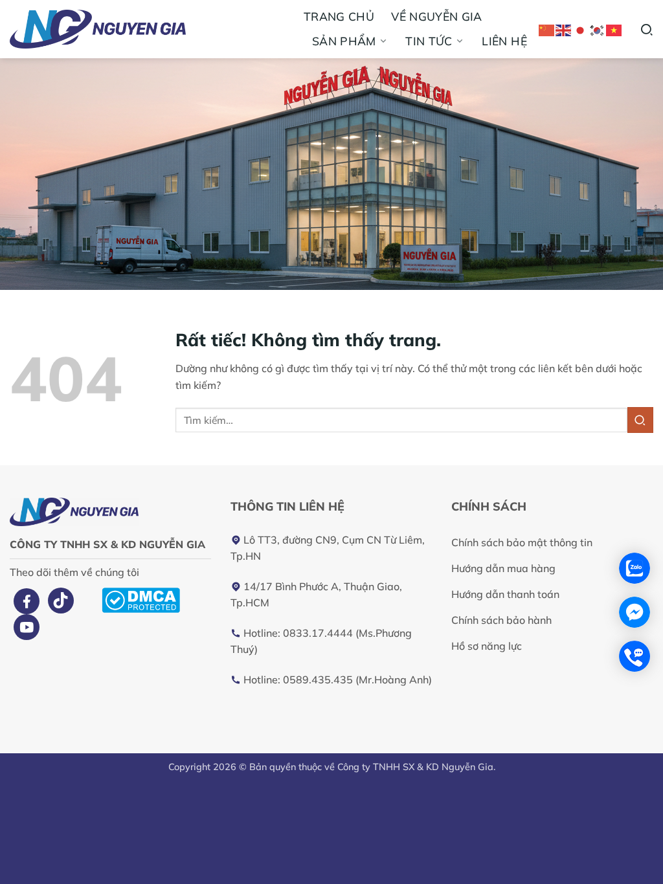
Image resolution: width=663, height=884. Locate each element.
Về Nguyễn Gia (436, 16)
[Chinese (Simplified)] (547, 28)
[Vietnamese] (614, 28)
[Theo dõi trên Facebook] (26, 601)
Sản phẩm (344, 41)
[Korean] (597, 28)
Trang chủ (339, 16)
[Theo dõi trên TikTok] (61, 600)
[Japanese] (580, 28)
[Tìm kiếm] (646, 29)
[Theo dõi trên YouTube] (26, 627)
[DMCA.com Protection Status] (141, 598)
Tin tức (428, 41)
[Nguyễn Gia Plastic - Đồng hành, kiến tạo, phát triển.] (131, 29)
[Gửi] (640, 419)
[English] (564, 28)
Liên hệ (504, 41)
